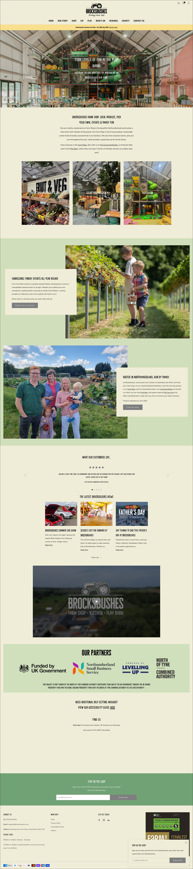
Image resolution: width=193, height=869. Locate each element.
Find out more (113, 27)
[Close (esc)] (186, 843)
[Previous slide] (183, 102)
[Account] (179, 3)
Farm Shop (82, 145)
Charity (126, 20)
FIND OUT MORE (45, 201)
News (53, 819)
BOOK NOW (147, 201)
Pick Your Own (169, 392)
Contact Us (139, 20)
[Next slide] (188, 102)
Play (90, 20)
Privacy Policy (55, 823)
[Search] (188, 3)
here (112, 707)
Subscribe (177, 860)
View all (95, 557)
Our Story (63, 20)
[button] (94, 104)
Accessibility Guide (57, 827)
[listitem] (96, 27)
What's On (100, 20)
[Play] (96, 601)
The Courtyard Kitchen (109, 145)
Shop (74, 20)
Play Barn (74, 149)
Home (51, 20)
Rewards (113, 20)
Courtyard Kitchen (166, 389)
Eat (82, 20)
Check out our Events (25, 305)
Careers (53, 830)
